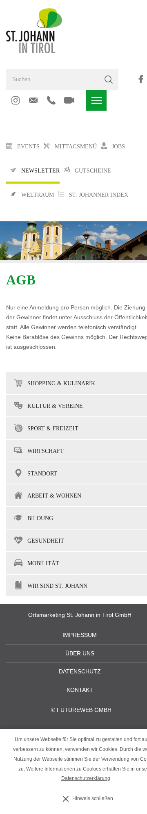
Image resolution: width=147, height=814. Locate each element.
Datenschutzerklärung (85, 778)
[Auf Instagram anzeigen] (15, 100)
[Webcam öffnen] (69, 100)
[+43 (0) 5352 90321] (51, 100)
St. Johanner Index (98, 195)
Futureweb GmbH (84, 710)
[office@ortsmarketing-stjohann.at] (33, 100)
